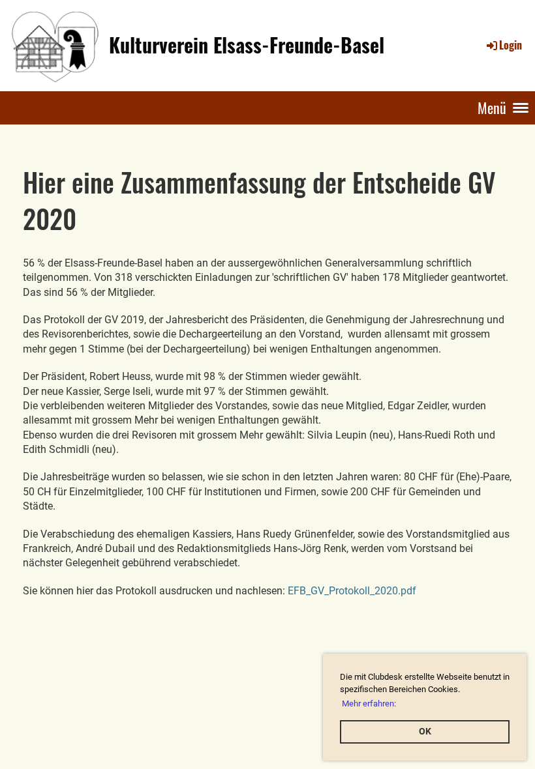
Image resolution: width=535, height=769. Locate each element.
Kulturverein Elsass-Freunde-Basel (246, 45)
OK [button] (425, 731)
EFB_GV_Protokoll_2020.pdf (352, 591)
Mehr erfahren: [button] (369, 703)
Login (510, 45)
